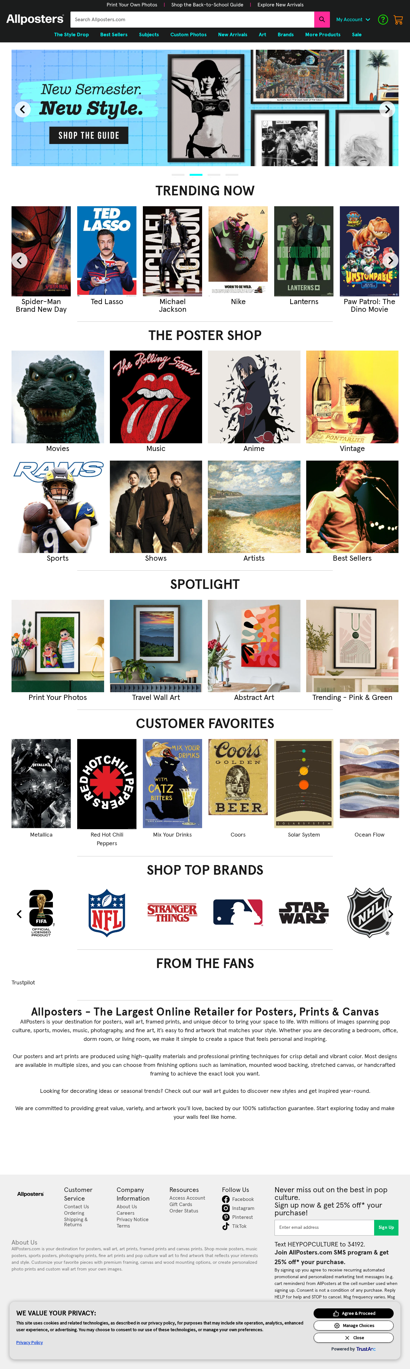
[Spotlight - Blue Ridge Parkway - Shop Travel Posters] (156, 646)
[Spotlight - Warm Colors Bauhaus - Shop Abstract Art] (254, 646)
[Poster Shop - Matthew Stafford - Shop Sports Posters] (58, 507)
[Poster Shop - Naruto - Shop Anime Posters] (254, 397)
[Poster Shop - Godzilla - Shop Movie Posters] (58, 397)
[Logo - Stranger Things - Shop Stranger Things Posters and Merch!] (172, 912)
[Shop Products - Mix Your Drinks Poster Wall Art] (172, 784)
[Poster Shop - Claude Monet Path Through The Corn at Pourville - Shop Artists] (254, 507)
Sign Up (386, 1227)
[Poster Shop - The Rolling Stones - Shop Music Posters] (156, 397)
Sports (58, 558)
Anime (254, 449)
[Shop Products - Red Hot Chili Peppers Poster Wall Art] (106, 784)
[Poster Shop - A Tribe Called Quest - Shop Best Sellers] (352, 507)
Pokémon (369, 302)
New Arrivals (232, 34)
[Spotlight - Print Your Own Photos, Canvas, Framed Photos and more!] (58, 646)
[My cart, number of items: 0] (398, 19)
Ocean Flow (369, 835)
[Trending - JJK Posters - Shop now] (106, 251)
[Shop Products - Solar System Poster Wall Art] (303, 784)
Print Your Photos (58, 698)
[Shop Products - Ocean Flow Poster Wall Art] (369, 784)
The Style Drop (71, 34)
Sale (357, 34)
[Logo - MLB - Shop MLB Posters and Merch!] (238, 912)
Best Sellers (352, 558)
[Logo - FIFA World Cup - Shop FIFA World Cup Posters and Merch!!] (41, 912)
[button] (132, 4)
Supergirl (41, 302)
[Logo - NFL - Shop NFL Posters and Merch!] (106, 912)
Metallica (41, 835)
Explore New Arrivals (281, 4)
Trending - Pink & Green (352, 698)
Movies (57, 449)
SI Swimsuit (238, 302)
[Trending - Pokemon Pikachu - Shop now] (369, 251)
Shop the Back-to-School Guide (207, 4)
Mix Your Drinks (172, 835)
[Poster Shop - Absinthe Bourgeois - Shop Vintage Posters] (352, 397)
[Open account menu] (368, 20)
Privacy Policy (29, 1342)
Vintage (352, 449)
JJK (107, 302)
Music (156, 449)
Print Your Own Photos (132, 4)
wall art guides (221, 1091)
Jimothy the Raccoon (172, 305)
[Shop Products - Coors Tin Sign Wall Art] (238, 784)
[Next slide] (387, 109)
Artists (254, 558)
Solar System (304, 835)
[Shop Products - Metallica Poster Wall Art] (41, 784)
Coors (238, 835)
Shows (156, 558)
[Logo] (35, 19)
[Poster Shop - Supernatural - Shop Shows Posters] (156, 507)
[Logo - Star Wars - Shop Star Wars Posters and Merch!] (303, 912)
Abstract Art (254, 698)
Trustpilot (23, 983)
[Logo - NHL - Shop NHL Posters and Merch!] (369, 912)
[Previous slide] (23, 109)
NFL (304, 302)
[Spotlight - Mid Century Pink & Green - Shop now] (352, 646)
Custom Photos (188, 34)
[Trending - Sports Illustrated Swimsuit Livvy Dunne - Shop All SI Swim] (238, 251)
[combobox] (192, 20)
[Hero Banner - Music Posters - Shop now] (205, 108)
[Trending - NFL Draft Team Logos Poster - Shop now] (303, 251)
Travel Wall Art (156, 698)
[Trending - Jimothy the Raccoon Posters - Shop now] (172, 251)
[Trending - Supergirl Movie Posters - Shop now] (41, 251)
